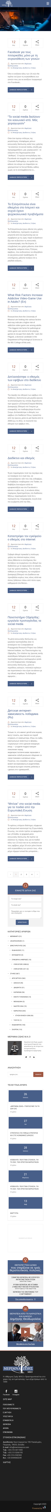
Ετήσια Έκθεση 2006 (22, 1015)
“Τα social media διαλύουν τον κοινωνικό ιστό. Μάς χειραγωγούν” (24, 120)
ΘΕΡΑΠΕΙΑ (7, 1424)
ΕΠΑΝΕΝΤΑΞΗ (8, 1420)
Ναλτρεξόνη (18, 1006)
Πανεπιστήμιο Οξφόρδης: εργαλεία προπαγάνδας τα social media (24, 621)
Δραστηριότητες (16, 946)
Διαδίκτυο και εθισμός (21, 458)
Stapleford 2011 (20, 969)
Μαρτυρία (14, 1213)
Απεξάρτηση (17, 68)
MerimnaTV (14, 936)
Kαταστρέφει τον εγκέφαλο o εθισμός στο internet (24, 537)
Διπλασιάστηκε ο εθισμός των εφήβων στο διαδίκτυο (24, 378)
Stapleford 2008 (20, 964)
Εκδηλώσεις (16, 950)
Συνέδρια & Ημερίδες (20, 959)
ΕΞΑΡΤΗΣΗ (7, 1412)
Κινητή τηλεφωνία (21, 997)
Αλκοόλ (17, 983)
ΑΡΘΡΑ (6, 1428)
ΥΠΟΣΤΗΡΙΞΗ (8, 1416)
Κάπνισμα (17, 992)
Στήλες (33, 68)
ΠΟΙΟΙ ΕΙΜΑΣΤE (8, 1405)
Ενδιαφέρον (16, 1025)
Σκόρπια (15, 1029)
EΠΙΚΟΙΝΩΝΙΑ (8, 1432)
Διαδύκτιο (26, 68)
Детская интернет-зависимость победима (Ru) (23, 714)
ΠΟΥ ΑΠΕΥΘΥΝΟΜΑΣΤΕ (12, 1409)
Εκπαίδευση (16, 955)
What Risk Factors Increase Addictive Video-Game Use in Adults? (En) (25, 298)
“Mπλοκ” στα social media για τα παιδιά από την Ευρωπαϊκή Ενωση (24, 807)
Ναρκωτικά (18, 1011)
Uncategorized (16, 941)
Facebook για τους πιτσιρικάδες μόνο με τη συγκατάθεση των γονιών (23, 55)
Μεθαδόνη (18, 1001)
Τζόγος (16, 1020)
